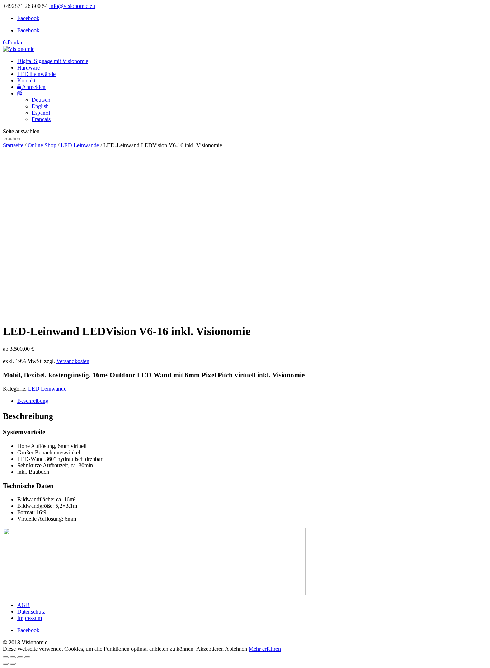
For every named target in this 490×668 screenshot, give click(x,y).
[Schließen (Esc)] (6, 657)
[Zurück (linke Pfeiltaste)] (6, 664)
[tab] (252, 401)
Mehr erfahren (265, 649)
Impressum (29, 618)
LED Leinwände (36, 74)
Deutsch (41, 100)
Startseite (13, 145)
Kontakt (26, 80)
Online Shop (42, 145)
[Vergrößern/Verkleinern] (27, 657)
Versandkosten (72, 361)
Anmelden (33, 87)
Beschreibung (32, 401)
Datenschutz (31, 612)
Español (41, 113)
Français (41, 119)
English (40, 106)
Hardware (28, 68)
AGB (23, 605)
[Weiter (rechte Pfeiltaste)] (13, 664)
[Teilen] (13, 657)
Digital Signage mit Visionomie (52, 61)
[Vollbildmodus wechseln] (20, 657)
